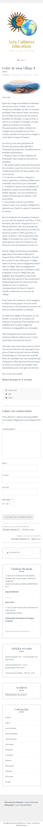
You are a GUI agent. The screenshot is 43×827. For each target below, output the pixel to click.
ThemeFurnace (21, 825)
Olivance (8, 771)
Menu (22, 60)
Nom (5, 463)
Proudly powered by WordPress (14, 823)
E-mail (5, 475)
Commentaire (9, 429)
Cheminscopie (11, 739)
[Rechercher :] (19, 552)
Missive (8, 760)
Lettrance (9, 755)
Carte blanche (10, 728)
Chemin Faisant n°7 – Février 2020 (18, 528)
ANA (9, 394)
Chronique (9, 744)
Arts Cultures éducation (21, 44)
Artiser (8, 718)
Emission (9, 750)
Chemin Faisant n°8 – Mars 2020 (26, 537)
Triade (7, 782)
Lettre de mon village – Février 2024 (20, 673)
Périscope (9, 777)
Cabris (6, 75)
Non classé (9, 766)
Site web (5, 487)
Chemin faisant (11, 734)
